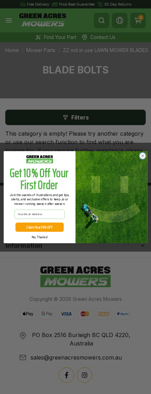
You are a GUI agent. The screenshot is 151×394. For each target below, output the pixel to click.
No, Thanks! (39, 237)
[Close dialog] (142, 156)
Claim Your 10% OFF (39, 227)
